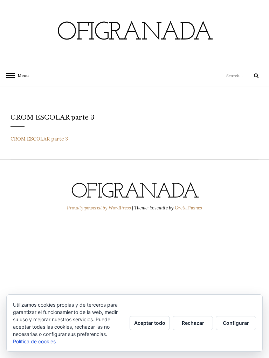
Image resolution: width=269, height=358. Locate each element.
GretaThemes (188, 208)
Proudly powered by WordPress (99, 208)
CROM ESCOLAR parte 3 (39, 139)
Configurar (236, 323)
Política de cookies (34, 341)
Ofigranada (134, 33)
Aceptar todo (149, 323)
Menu (21, 75)
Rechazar (193, 323)
